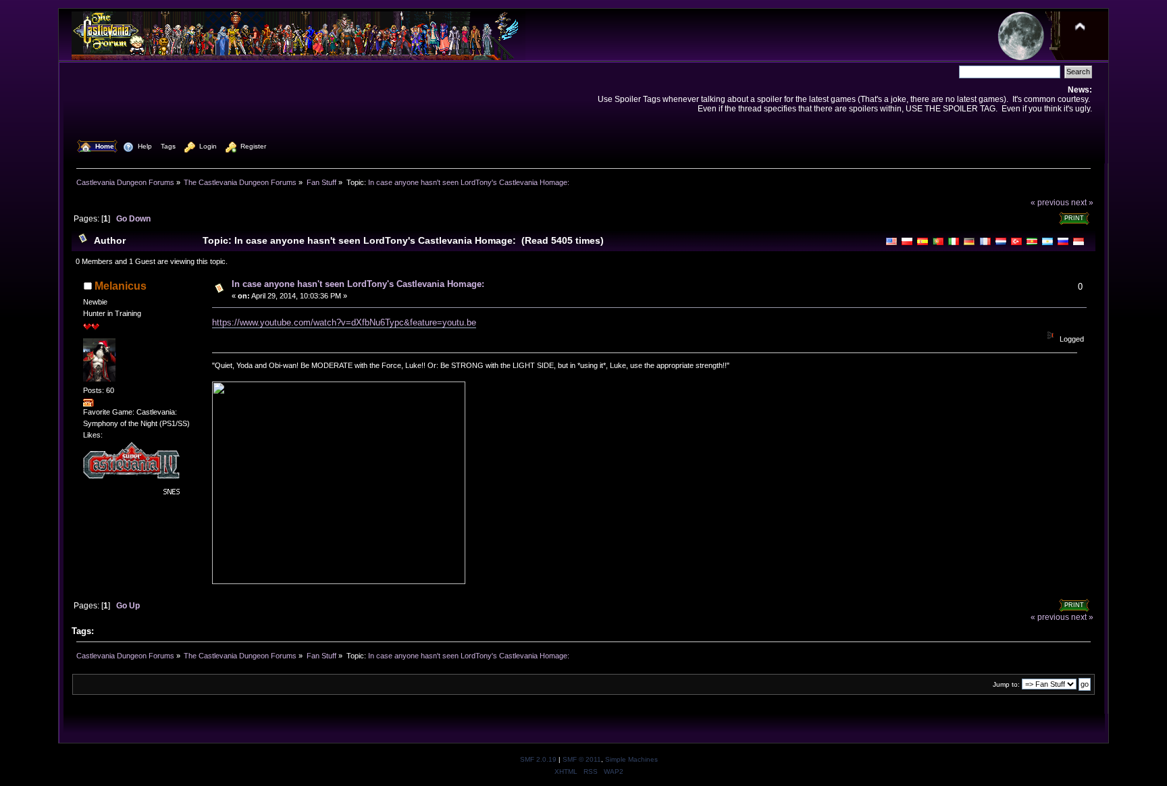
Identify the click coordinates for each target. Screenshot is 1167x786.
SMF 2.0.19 (538, 759)
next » (1082, 202)
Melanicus (121, 286)
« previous (1050, 202)
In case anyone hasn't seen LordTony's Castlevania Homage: (358, 284)
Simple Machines (631, 759)
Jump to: (1006, 684)
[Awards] (88, 404)
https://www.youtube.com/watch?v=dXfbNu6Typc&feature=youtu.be (344, 322)
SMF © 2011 (582, 759)
